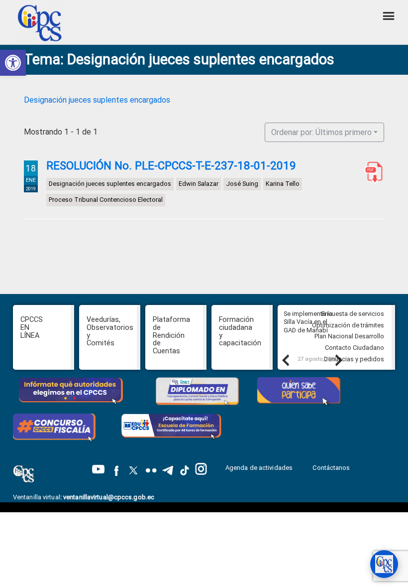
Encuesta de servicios (352, 313)
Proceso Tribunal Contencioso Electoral (106, 199)
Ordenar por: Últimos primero (321, 132)
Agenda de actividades (259, 467)
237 (371, 172)
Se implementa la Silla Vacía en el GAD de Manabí (308, 322)
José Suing (242, 183)
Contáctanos (331, 467)
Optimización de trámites (348, 325)
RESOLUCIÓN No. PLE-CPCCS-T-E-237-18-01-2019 (171, 165)
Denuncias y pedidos (354, 359)
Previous (285, 359)
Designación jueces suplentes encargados (97, 100)
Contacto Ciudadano (354, 347)
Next (338, 359)
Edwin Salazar (198, 183)
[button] (13, 63)
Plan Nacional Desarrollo (349, 336)
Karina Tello (283, 183)
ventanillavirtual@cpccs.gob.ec (108, 497)
